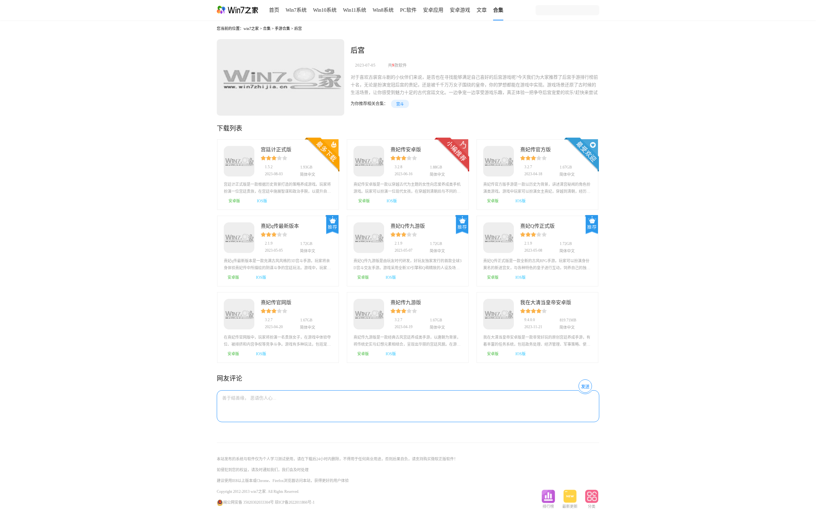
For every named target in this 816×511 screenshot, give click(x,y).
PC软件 (408, 10)
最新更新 (570, 506)
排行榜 (548, 506)
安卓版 (234, 201)
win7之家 (251, 28)
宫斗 (400, 104)
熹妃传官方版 (535, 149)
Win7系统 (296, 10)
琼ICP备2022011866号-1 (295, 502)
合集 (498, 10)
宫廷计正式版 (276, 149)
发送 (585, 386)
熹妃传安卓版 (405, 149)
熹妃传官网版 (276, 302)
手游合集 (282, 28)
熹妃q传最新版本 (280, 226)
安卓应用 (433, 10)
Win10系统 (325, 10)
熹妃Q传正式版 (537, 226)
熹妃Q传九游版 (407, 226)
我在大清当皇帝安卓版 (545, 302)
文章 (482, 10)
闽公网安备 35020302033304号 (248, 502)
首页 (274, 10)
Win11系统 (354, 10)
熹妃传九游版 (405, 302)
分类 (591, 506)
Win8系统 (383, 10)
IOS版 (261, 201)
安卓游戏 (460, 10)
